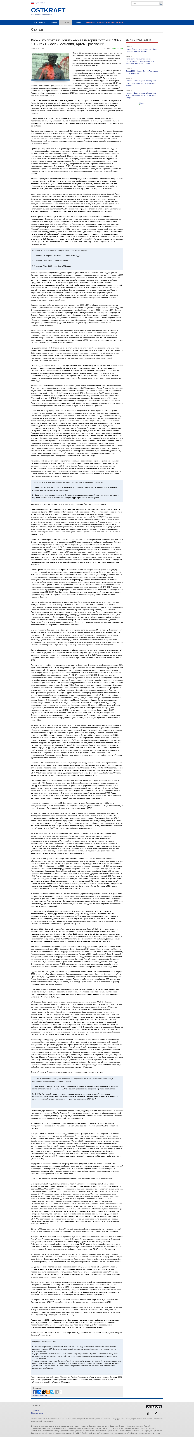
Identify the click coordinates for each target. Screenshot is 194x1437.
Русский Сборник (117, 48)
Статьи (65, 22)
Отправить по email (39, 1395)
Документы (39, 22)
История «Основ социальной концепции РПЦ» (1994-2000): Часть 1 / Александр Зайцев (141, 95)
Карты (54, 22)
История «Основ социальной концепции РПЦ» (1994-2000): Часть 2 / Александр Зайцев (141, 83)
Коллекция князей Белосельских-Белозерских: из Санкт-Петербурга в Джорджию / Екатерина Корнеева (140, 61)
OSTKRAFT (48, 10)
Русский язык (40, 3)
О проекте (35, 1411)
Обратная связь (37, 1413)
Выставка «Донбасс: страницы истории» (105, 22)
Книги (78, 22)
